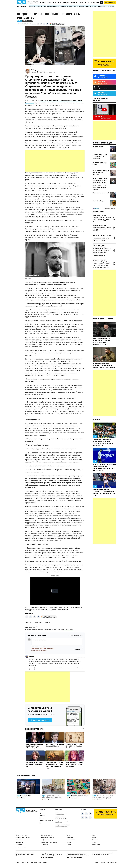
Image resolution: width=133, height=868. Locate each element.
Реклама (42, 818)
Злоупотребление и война (99, 163)
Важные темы (22, 6)
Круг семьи (95, 840)
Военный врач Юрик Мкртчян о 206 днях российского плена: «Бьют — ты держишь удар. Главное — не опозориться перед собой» (100, 184)
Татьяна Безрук (48, 799)
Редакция (42, 815)
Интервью (66, 2)
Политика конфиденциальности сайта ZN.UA (105, 862)
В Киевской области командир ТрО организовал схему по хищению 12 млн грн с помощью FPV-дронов (102, 218)
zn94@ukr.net (58, 822)
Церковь (68, 842)
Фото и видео (57, 2)
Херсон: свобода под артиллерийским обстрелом (100, 156)
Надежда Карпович (74, 797)
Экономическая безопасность (49, 842)
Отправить (76, 649)
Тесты (81, 2)
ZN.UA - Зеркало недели (104, 117)
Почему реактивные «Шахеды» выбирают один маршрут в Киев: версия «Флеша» (102, 228)
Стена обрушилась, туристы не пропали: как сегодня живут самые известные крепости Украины (102, 237)
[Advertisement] (55, 161)
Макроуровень (19, 840)
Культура (68, 844)
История (94, 837)
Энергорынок (19, 842)
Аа (101, 2)
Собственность (96, 844)
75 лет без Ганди (98, 201)
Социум (94, 835)
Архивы (42, 813)
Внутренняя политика (21, 835)
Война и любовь (98, 147)
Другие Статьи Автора (103, 319)
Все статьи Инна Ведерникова (36, 622)
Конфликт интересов (46, 840)
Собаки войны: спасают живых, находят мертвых (101, 172)
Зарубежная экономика (47, 837)
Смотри (96, 420)
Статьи (49, 2)
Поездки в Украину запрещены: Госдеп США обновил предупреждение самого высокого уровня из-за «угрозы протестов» (101, 263)
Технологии (69, 837)
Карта (41, 823)
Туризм (94, 842)
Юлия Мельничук (98, 799)
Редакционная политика (46, 820)
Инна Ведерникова (37, 71)
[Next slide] (115, 6)
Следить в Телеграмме (41, 720)
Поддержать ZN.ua (110, 2)
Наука (68, 835)
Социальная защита (46, 835)
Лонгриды (74, 2)
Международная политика (23, 837)
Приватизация (19, 844)
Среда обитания (70, 840)
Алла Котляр (21, 797)
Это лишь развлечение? (101, 193)
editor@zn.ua (64, 826)
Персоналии (44, 844)
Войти (97, 2)
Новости (42, 2)
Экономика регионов (21, 847)
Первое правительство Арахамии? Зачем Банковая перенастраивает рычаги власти (104, 365)
